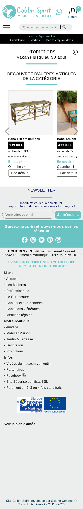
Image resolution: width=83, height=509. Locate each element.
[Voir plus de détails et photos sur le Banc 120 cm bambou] (30, 134)
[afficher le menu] (6, 27)
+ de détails (19, 173)
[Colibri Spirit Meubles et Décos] (27, 12)
